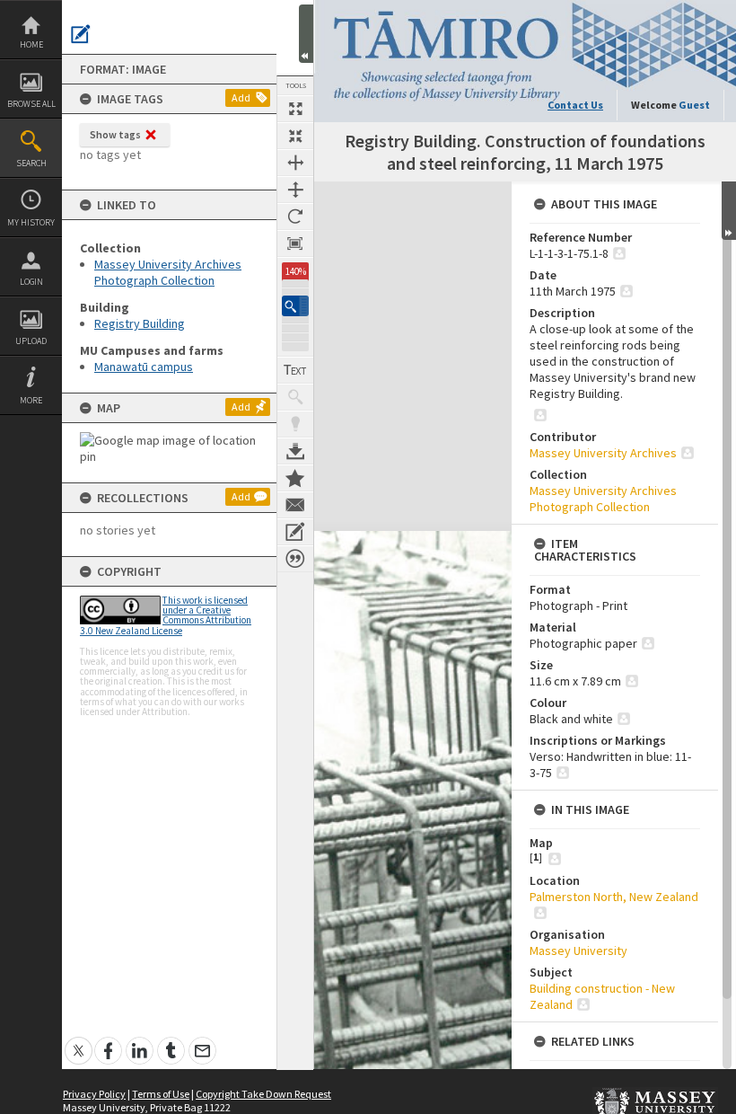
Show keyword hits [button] (295, 397)
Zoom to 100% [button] (295, 243)
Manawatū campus (143, 366)
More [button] (31, 400)
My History (31, 222)
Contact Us (575, 104)
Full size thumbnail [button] (295, 108)
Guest (694, 104)
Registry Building (139, 323)
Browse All (31, 104)
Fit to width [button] (295, 162)
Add (241, 97)
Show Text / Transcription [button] (295, 370)
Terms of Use (160, 1094)
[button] (295, 306)
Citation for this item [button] (295, 558)
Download (295, 451)
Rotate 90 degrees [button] (295, 216)
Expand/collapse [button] (729, 210)
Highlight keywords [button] (295, 424)
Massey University (578, 950)
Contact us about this (295, 504)
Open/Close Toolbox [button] (306, 33)
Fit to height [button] (295, 189)
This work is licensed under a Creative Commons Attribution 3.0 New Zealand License (165, 615)
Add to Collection (295, 477)
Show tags (115, 134)
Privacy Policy (94, 1094)
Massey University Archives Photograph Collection (167, 272)
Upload (31, 341)
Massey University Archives (603, 453)
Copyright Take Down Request (263, 1094)
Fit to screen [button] (295, 135)
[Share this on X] (78, 1041)
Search (31, 163)
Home (31, 44)
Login (31, 281)
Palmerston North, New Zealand (614, 897)
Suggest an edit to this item (81, 34)
